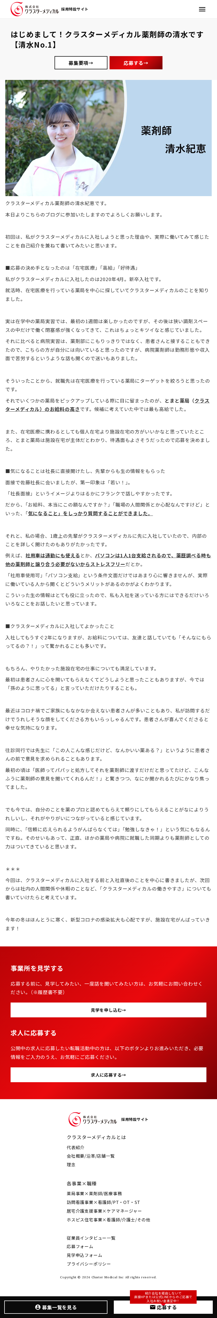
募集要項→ (81, 62)
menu (202, 9)
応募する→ (136, 62)
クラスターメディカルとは (96, 1137)
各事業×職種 (82, 1183)
